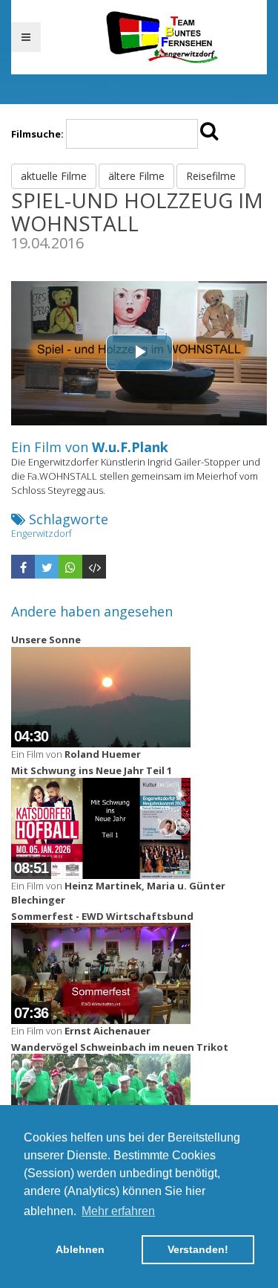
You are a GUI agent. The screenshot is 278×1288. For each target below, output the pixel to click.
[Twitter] (47, 567)
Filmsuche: (37, 134)
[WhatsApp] (70, 567)
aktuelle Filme (54, 176)
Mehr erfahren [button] (118, 1211)
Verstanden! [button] (198, 1249)
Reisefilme (211, 176)
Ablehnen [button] (80, 1249)
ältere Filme (136, 176)
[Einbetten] (94, 567)
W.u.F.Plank (130, 447)
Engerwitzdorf (41, 533)
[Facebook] (23, 567)
